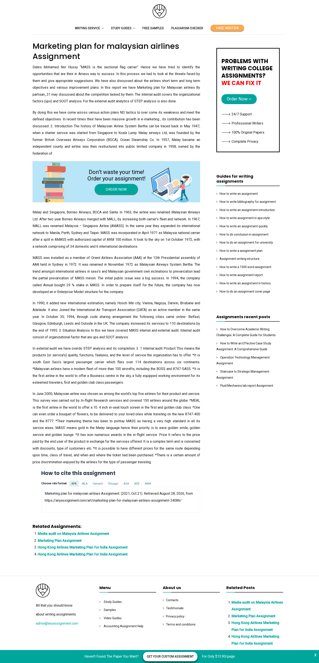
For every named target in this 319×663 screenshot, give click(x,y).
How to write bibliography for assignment (248, 201)
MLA (85, 483)
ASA (126, 483)
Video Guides (113, 618)
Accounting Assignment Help (123, 626)
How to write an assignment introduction (247, 210)
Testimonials (175, 608)
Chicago (113, 483)
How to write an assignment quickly (244, 226)
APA (74, 483)
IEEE (137, 483)
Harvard (98, 483)
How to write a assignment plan (241, 250)
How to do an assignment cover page (245, 291)
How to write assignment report (241, 275)
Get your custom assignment (170, 656)
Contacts (172, 600)
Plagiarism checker (187, 28)
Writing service (87, 28)
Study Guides (121, 28)
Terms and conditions (181, 624)
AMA (148, 483)
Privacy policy (175, 616)
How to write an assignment (239, 193)
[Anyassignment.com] (159, 17)
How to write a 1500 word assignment (245, 267)
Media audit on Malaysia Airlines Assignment (73, 534)
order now (116, 189)
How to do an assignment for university (246, 242)
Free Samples (153, 28)
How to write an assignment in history (245, 283)
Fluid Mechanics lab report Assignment (246, 385)
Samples (110, 610)
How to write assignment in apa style (245, 218)
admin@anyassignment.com (57, 623)
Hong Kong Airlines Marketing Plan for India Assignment (83, 547)
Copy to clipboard (57, 499)
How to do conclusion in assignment (244, 234)
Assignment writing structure (240, 258)
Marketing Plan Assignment (60, 541)
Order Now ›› (239, 98)
